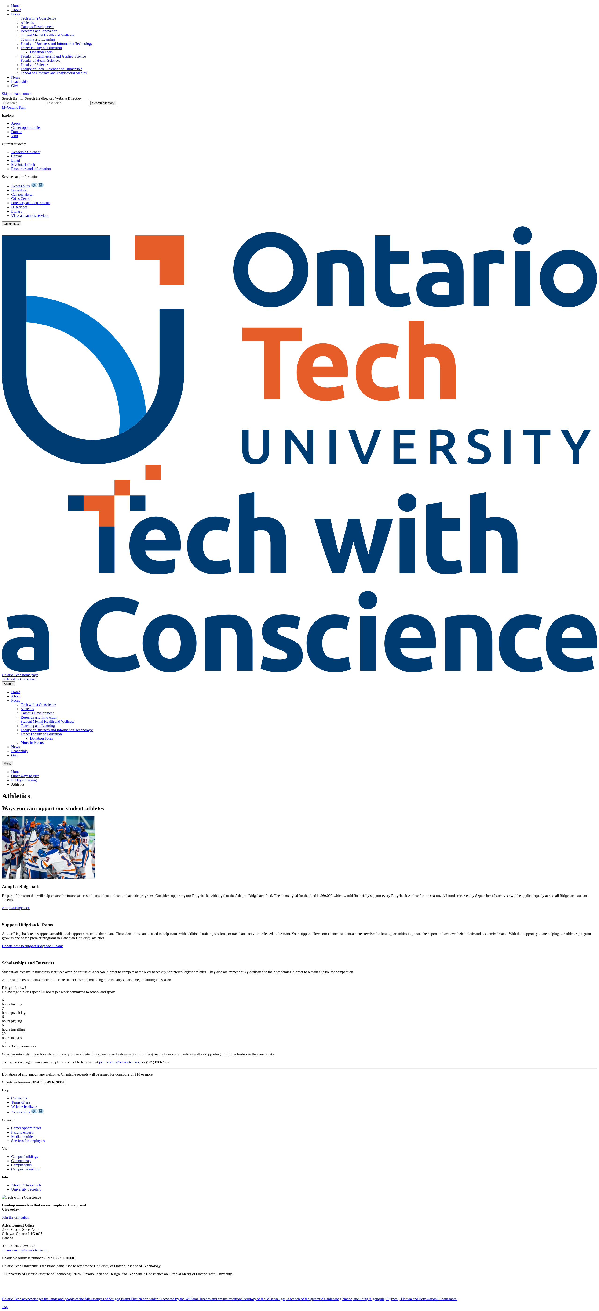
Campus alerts (21, 194)
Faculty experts (22, 1132)
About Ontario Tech (26, 1185)
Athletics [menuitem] (17, 784)
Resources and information (31, 169)
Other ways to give (25, 776)
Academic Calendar (25, 152)
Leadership (19, 81)
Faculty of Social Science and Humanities (51, 69)
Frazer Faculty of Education (41, 48)
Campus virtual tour (25, 1169)
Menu (7, 763)
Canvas (16, 156)
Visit (14, 136)
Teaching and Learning (38, 39)
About (16, 10)
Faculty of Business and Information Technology (57, 44)
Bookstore (18, 190)
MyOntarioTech (23, 164)
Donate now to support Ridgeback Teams (32, 946)
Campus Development (37, 27)
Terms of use (20, 1102)
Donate (16, 132)
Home (15, 6)
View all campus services (29, 215)
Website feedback (24, 1107)
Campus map (21, 1161)
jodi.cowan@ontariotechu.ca (120, 1062)
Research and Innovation (39, 31)
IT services (19, 207)
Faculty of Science (34, 65)
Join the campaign (15, 1217)
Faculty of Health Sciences (40, 60)
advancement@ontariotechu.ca (24, 1250)
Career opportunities (26, 128)
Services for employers (28, 1141)
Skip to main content (17, 94)
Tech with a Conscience (38, 18)
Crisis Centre (20, 199)
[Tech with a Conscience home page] (299, 671)
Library (16, 211)
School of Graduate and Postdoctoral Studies (54, 73)
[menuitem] (304, 6)
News (15, 77)
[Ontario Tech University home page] (299, 462)
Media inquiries (22, 1136)
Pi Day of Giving (24, 780)
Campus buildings (24, 1157)
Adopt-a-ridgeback (16, 908)
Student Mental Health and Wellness (47, 35)
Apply (16, 123)
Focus (15, 14)
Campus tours (21, 1165)
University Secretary (26, 1189)
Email (15, 160)
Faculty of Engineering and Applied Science (53, 56)
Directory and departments (30, 203)
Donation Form (41, 52)
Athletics (27, 23)
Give (14, 86)
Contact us (19, 1098)
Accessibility (20, 186)
